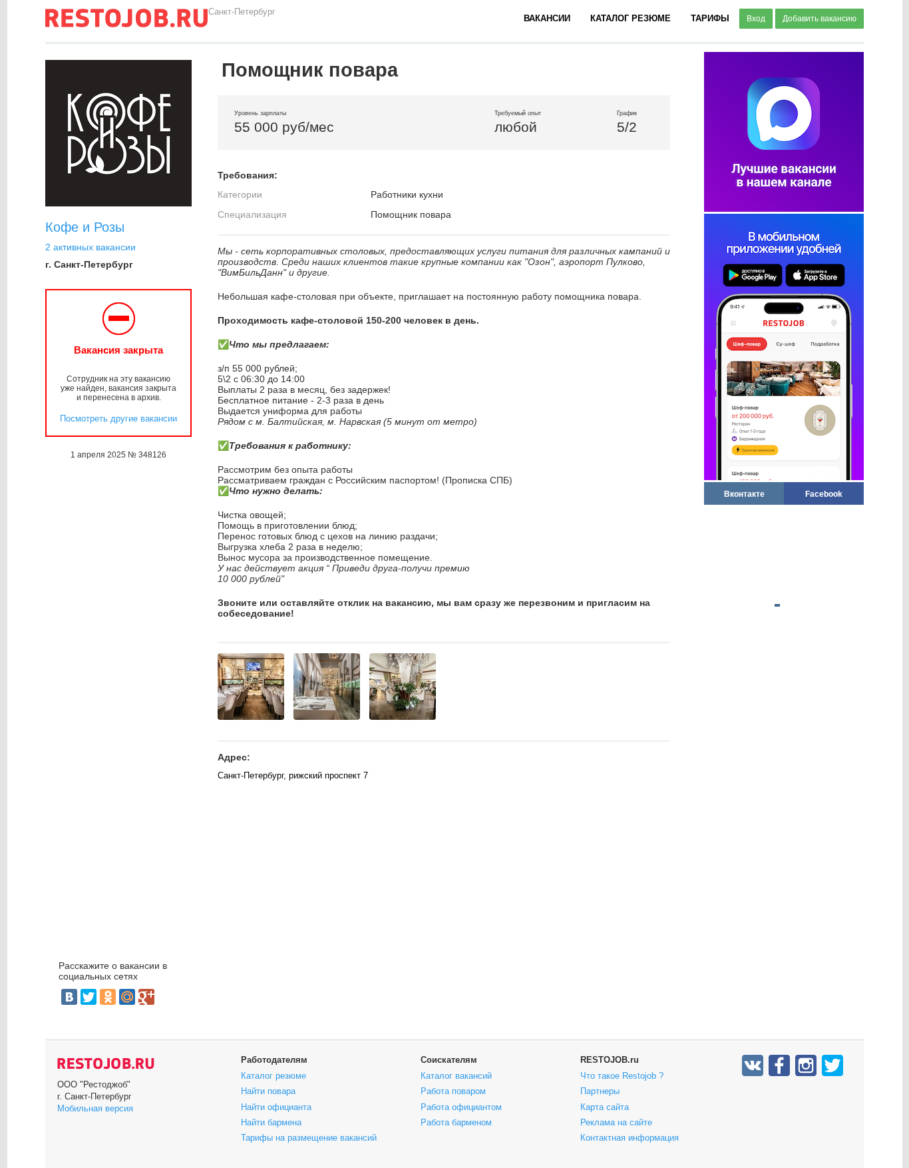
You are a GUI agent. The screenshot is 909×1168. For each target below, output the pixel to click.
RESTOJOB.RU (105, 1063)
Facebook (823, 493)
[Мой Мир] (127, 997)
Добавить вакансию (819, 18)
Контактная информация (629, 1138)
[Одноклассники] (108, 997)
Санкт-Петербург (241, 12)
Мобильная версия (95, 1108)
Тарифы (710, 18)
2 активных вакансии (90, 247)
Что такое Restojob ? (621, 1076)
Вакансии (547, 18)
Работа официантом (461, 1107)
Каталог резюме (630, 18)
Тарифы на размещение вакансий (309, 1138)
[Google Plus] (146, 997)
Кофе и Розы (84, 227)
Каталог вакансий (456, 1076)
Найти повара (268, 1091)
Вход (756, 18)
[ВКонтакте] (69, 997)
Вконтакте (744, 493)
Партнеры (600, 1091)
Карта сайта (604, 1107)
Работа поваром (453, 1091)
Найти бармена (271, 1122)
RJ (126, 23)
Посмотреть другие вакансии (118, 419)
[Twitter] (88, 997)
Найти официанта (276, 1107)
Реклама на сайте (616, 1122)
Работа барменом (456, 1122)
